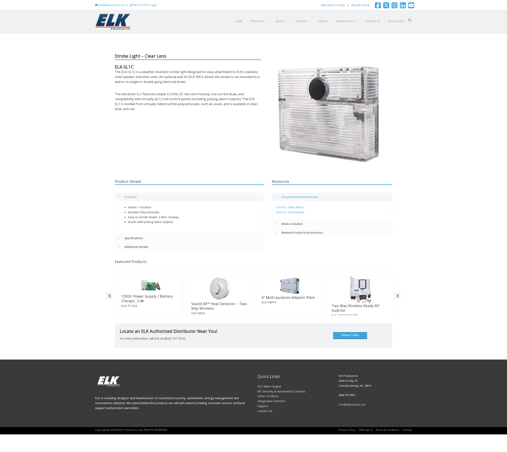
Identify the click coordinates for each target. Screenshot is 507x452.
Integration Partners (271, 403)
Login (153, 5)
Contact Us (265, 413)
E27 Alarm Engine (269, 388)
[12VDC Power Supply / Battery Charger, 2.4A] (148, 285)
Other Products (268, 398)
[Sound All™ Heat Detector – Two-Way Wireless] (218, 289)
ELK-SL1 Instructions (290, 212)
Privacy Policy (346, 432)
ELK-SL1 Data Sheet (289, 207)
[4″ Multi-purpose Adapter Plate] (288, 285)
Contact (407, 432)
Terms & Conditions (387, 432)
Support (262, 408)
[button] (410, 21)
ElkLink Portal (360, 5)
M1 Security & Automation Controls (281, 393)
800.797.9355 (140, 5)
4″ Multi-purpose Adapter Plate (287, 297)
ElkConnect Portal (333, 5)
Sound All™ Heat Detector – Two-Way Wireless (218, 306)
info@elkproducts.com (111, 5)
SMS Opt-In (366, 432)
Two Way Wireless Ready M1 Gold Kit (354, 308)
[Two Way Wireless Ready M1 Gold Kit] (358, 290)
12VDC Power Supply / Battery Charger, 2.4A (146, 298)
